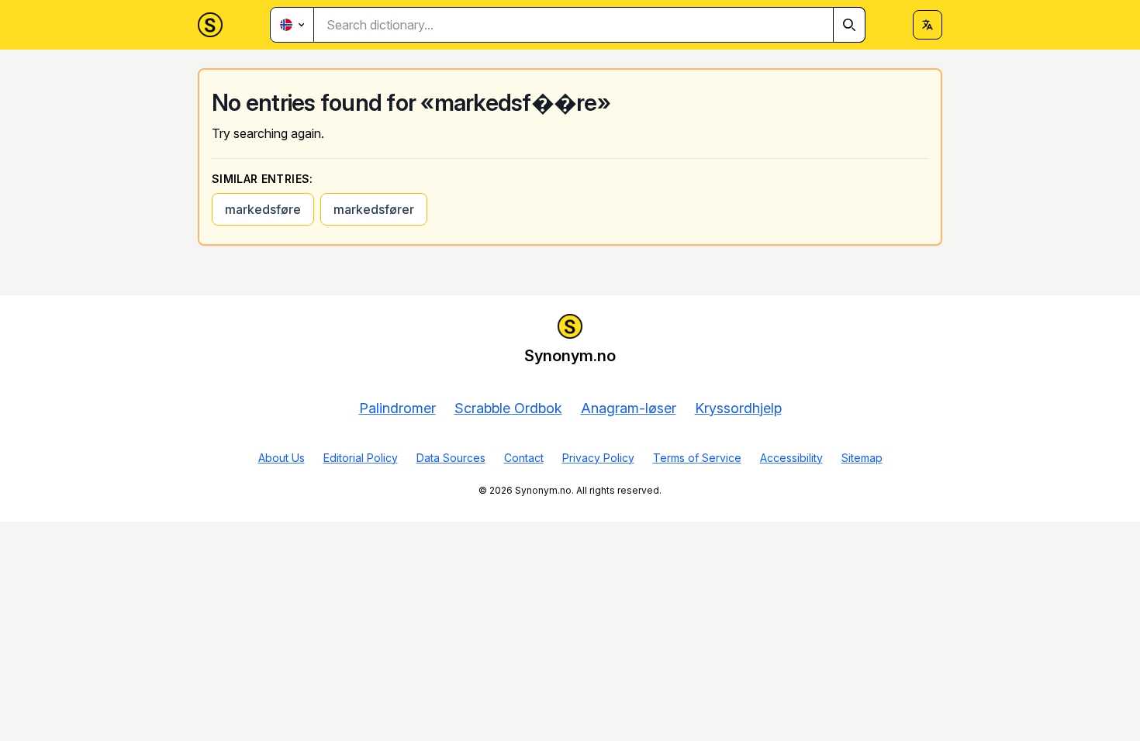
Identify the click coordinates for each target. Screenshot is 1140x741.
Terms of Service (697, 457)
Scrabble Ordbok (508, 408)
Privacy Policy (598, 457)
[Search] (849, 25)
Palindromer (397, 408)
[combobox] (589, 25)
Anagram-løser (628, 408)
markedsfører (373, 209)
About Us (281, 457)
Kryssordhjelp (738, 408)
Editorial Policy (360, 457)
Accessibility (791, 457)
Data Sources (450, 457)
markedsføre (263, 209)
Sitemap (862, 457)
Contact (524, 457)
